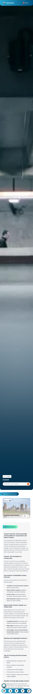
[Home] (4, 476)
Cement (8, 476)
